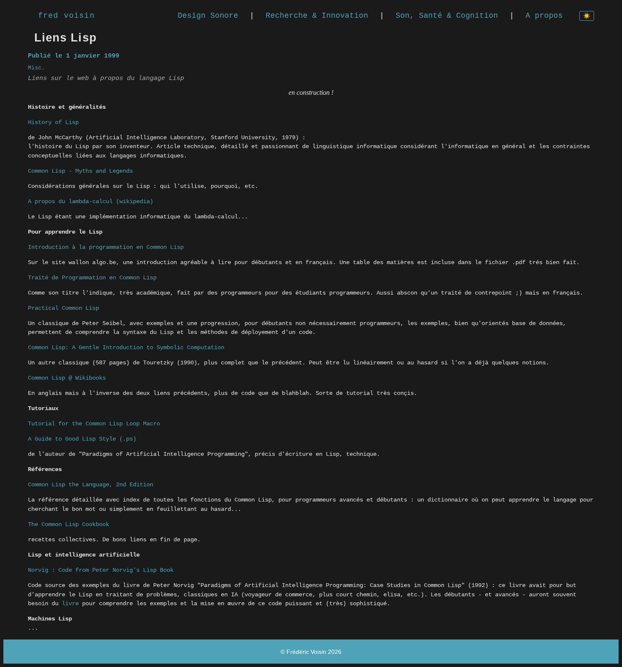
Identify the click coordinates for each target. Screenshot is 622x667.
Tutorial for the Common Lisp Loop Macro (94, 423)
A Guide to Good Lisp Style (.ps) (82, 438)
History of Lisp (53, 122)
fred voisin (66, 15)
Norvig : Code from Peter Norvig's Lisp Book (100, 570)
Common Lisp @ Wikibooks (67, 378)
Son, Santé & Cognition (447, 15)
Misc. (36, 68)
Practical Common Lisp (63, 308)
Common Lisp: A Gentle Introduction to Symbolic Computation (126, 347)
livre (70, 603)
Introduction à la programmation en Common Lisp (106, 247)
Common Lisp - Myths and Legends (80, 171)
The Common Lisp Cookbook (68, 524)
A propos (544, 15)
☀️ (586, 16)
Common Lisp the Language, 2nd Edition (90, 484)
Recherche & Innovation (317, 15)
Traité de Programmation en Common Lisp (92, 277)
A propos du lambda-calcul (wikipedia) (90, 201)
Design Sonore (208, 15)
